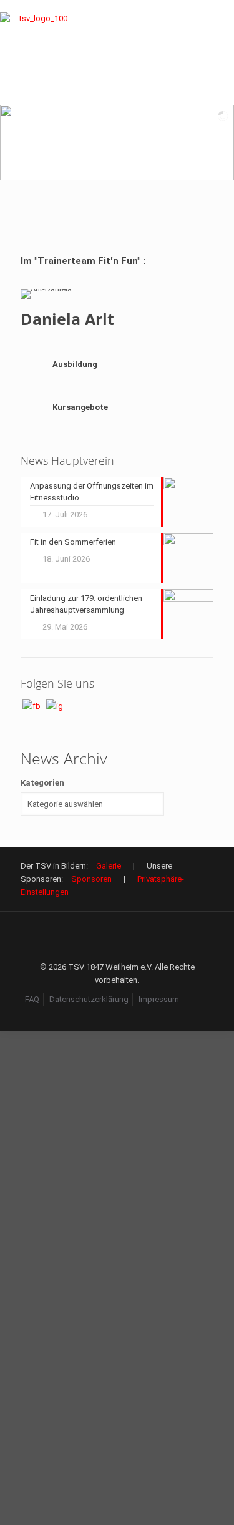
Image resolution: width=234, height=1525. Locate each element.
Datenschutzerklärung (89, 999)
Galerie (108, 865)
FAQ (32, 999)
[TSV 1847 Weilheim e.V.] (38, 52)
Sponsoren (91, 879)
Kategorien (42, 782)
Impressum (159, 999)
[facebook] (194, 999)
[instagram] (116, 1012)
